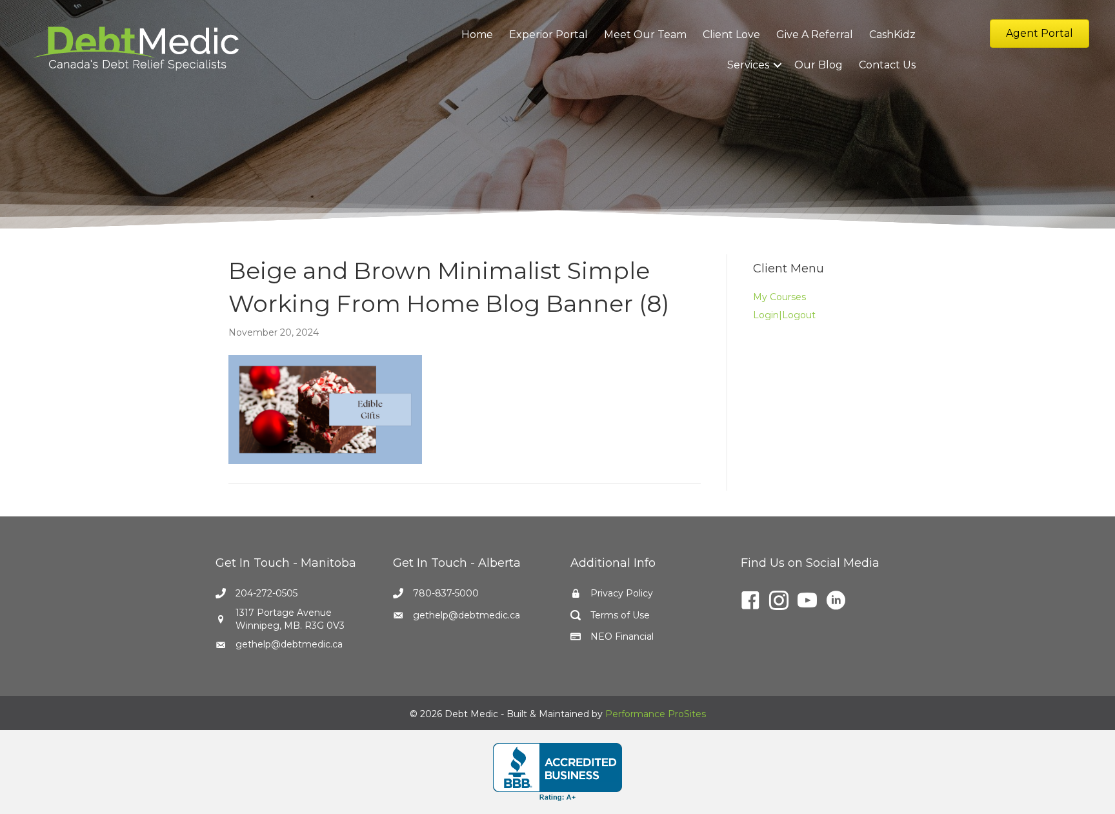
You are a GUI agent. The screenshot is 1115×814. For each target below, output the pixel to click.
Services (748, 65)
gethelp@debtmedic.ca (289, 644)
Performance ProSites (655, 714)
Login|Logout (784, 315)
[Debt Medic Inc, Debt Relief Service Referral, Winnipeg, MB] (557, 772)
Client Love (731, 34)
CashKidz (892, 34)
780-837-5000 (446, 593)
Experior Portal (548, 34)
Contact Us (887, 65)
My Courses (779, 297)
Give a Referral (814, 34)
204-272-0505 (266, 593)
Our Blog (818, 65)
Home (477, 34)
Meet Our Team (645, 34)
